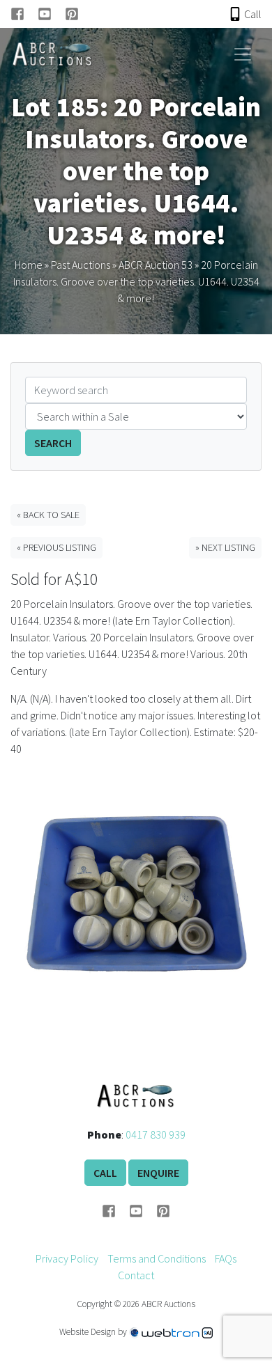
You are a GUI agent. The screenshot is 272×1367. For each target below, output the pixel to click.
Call (105, 1173)
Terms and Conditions (156, 1258)
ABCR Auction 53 (155, 265)
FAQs (225, 1258)
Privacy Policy (67, 1258)
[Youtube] (51, 14)
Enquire (158, 1173)
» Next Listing (225, 547)
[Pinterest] (72, 14)
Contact (136, 1275)
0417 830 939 (156, 1134)
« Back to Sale (48, 514)
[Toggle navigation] (243, 54)
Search (53, 443)
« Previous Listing (56, 547)
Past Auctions (80, 265)
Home (29, 265)
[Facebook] (24, 14)
